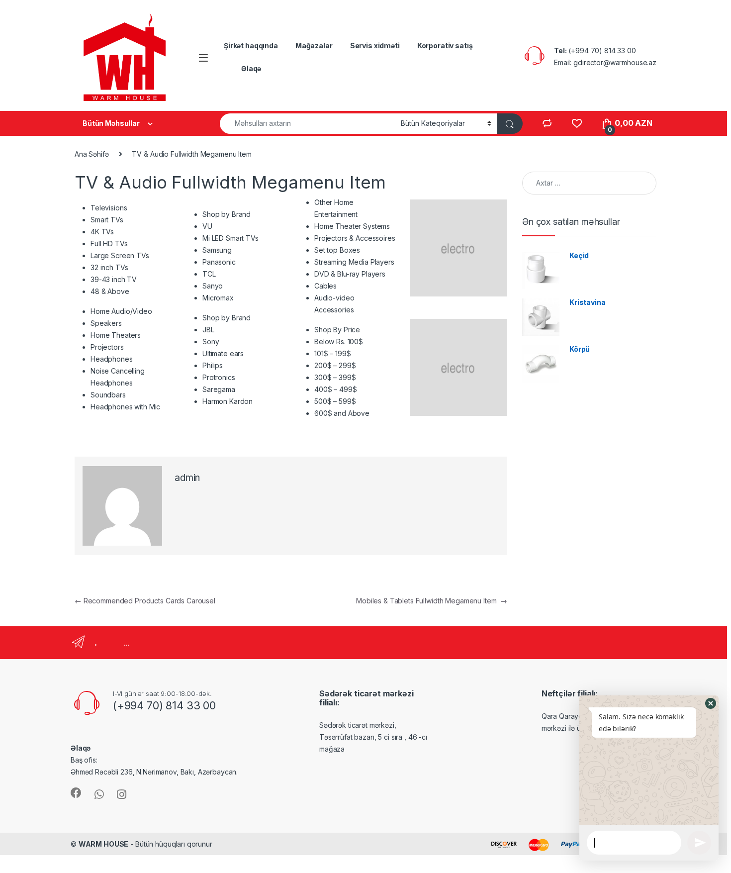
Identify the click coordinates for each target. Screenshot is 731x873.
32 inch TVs (109, 267)
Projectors (107, 347)
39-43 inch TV (114, 279)
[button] (710, 703)
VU (207, 226)
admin (187, 478)
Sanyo (212, 286)
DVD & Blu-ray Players (349, 274)
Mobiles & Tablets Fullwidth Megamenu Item (431, 600)
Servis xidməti (375, 45)
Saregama (218, 389)
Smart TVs (107, 219)
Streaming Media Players (354, 262)
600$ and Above (341, 413)
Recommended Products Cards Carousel (145, 600)
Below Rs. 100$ (338, 341)
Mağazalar (314, 45)
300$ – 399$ (335, 377)
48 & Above (110, 291)
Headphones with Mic (125, 406)
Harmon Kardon (227, 401)
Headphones (112, 359)
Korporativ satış (445, 45)
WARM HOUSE (104, 844)
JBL (208, 329)
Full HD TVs (109, 243)
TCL (209, 274)
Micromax (218, 297)
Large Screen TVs (120, 255)
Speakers (106, 323)
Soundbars (108, 394)
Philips (212, 365)
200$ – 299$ (335, 365)
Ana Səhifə (92, 154)
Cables (325, 286)
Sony (210, 341)
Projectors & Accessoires (354, 238)
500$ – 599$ (335, 401)
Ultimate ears (223, 353)
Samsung (217, 250)
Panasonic (219, 262)
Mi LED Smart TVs (230, 238)
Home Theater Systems (352, 226)
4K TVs (102, 231)
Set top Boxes (337, 250)
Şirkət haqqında (251, 45)
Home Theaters (116, 335)
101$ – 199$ (332, 353)
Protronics (218, 377)
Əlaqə (251, 68)
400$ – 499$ (335, 389)
